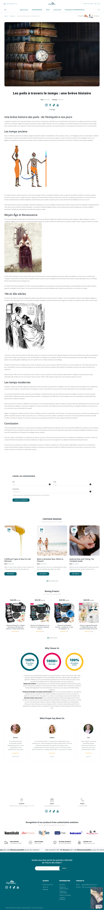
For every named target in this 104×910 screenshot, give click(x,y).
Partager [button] (52, 109)
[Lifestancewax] (52, 4)
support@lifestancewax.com (89, 884)
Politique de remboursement (63, 887)
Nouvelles (12, 16)
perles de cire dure (48, 884)
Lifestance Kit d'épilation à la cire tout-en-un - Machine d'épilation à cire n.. (39, 626)
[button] (94, 540)
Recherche (62, 884)
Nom (14, 482)
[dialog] (99, 9)
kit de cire (45, 887)
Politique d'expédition (65, 895)
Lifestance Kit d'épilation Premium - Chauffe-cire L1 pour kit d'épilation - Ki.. (64, 626)
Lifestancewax (12, 907)
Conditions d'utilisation (62, 898)
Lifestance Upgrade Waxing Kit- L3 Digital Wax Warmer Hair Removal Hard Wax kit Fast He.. (89, 626)
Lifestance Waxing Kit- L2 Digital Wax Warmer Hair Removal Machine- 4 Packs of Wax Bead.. (15, 626)
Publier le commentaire (21, 500)
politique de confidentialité (63, 892)
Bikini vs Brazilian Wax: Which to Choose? (50, 560)
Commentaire (16, 489)
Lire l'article (10, 573)
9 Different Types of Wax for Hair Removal (17, 560)
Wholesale (45, 889)
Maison (6, 16)
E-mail (54, 482)
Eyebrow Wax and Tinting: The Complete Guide (81, 560)
